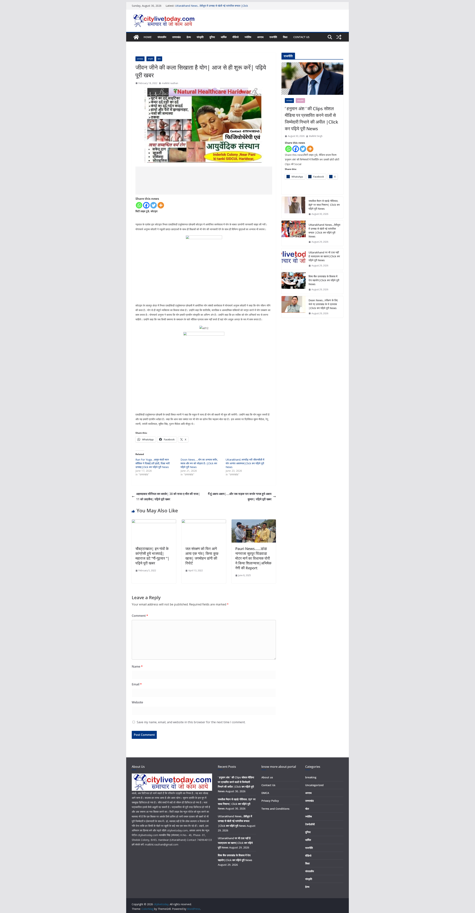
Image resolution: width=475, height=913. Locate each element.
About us (267, 777)
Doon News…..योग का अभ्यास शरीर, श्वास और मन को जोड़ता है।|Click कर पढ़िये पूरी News (199, 463)
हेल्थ (189, 37)
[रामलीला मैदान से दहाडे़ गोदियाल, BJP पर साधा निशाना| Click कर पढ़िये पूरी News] (293, 207)
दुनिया (212, 37)
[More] (161, 205)
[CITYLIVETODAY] (172, 776)
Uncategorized (314, 785)
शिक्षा (285, 37)
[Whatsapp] (139, 205)
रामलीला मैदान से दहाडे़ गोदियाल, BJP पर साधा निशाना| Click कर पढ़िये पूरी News (324, 204)
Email (137, 684)
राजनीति (273, 37)
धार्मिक (224, 37)
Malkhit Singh (315, 136)
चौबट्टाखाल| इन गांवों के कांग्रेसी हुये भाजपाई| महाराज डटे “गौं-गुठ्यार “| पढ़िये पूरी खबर (152, 556)
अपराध (260, 37)
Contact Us (301, 37)
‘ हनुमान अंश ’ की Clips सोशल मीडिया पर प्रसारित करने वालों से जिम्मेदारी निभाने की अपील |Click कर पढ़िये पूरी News (311, 118)
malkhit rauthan (170, 83)
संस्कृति (200, 37)
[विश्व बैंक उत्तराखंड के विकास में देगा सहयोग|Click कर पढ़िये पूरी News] (293, 283)
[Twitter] (153, 205)
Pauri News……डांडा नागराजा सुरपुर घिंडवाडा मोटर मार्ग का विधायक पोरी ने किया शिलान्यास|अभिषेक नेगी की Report (253, 558)
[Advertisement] (203, 181)
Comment (140, 616)
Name (137, 666)
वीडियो (235, 37)
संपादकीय (162, 37)
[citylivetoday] (136, 37)
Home (148, 37)
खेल (307, 808)
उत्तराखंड (176, 37)
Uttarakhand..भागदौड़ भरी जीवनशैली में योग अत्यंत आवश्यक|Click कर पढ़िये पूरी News (245, 463)
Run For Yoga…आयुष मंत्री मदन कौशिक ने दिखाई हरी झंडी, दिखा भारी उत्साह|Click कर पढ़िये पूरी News (152, 463)
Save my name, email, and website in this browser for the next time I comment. (191, 722)
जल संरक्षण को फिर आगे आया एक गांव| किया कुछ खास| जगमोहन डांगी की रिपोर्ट (201, 556)
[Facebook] (146, 205)
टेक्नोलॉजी (310, 824)
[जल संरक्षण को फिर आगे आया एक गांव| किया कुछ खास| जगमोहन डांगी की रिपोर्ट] (204, 522)
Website (137, 702)
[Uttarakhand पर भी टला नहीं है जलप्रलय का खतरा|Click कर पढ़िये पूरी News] (293, 259)
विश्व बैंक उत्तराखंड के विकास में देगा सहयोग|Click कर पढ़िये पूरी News (324, 280)
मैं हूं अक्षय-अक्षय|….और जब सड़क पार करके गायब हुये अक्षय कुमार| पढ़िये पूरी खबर (239, 496)
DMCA (265, 793)
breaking (310, 777)
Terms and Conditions (275, 808)
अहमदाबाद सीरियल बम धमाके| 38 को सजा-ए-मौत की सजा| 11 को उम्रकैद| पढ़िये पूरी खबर (168, 496)
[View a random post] (338, 37)
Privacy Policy (270, 800)
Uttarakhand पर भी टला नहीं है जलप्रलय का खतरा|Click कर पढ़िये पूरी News (324, 256)
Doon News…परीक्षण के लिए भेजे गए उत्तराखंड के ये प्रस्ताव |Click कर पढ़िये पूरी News (323, 304)
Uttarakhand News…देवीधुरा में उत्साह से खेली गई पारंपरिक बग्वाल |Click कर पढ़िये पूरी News (324, 230)
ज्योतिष (248, 37)
